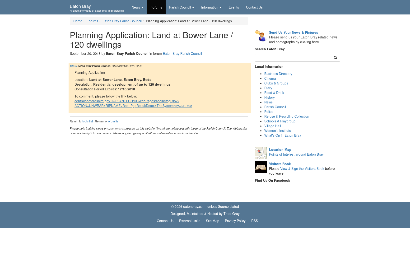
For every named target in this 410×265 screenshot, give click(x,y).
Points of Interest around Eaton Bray (296, 154)
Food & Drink (274, 92)
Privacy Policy (235, 220)
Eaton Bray (97, 7)
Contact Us (254, 7)
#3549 (73, 66)
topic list (87, 121)
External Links (189, 220)
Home (77, 21)
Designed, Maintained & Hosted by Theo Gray (205, 213)
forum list (113, 121)
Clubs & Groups (276, 83)
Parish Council (275, 106)
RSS (254, 220)
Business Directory (278, 73)
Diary (268, 87)
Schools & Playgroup (279, 121)
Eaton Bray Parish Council (122, 21)
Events (234, 7)
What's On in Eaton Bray (282, 135)
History (269, 97)
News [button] (136, 7)
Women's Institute (277, 130)
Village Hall (272, 125)
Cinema (270, 78)
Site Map (212, 220)
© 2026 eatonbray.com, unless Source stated (205, 206)
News (268, 102)
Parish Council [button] (180, 7)
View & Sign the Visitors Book (302, 168)
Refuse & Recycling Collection (286, 116)
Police (268, 111)
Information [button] (209, 7)
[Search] (335, 58)
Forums (156, 7)
